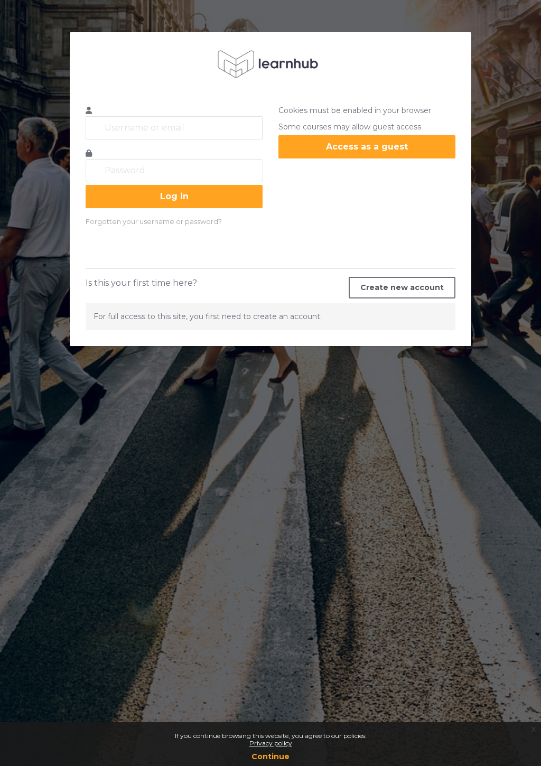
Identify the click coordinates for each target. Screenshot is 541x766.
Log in (174, 196)
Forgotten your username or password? (154, 221)
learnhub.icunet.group (270, 64)
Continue (270, 756)
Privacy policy (270, 743)
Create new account (402, 287)
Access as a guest (367, 147)
